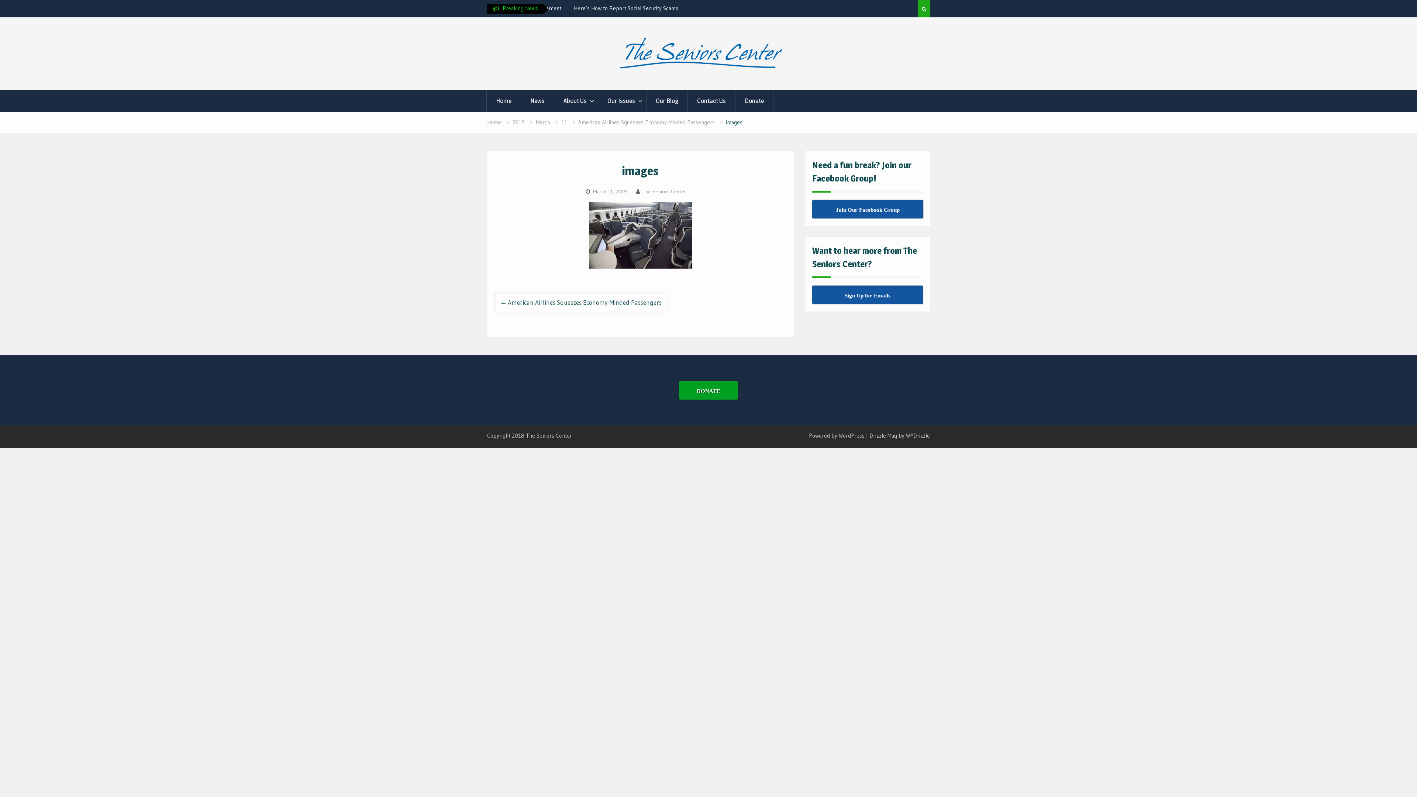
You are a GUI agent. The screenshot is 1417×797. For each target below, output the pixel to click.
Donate (754, 100)
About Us (575, 100)
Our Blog (667, 100)
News (537, 100)
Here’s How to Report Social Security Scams (603, 8)
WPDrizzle (918, 435)
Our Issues (621, 100)
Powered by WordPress (837, 435)
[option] (617, 8)
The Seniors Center (664, 191)
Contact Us (711, 100)
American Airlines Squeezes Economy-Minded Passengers (585, 302)
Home (503, 100)
